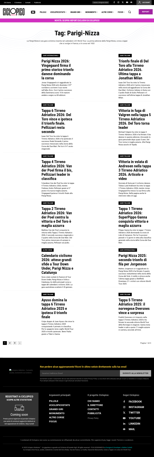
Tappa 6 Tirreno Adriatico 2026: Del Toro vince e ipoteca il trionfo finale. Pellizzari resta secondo (57, 121)
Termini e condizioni (125, 440)
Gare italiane (125, 55)
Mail (132, 429)
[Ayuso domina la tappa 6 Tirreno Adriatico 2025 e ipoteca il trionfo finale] (20, 310)
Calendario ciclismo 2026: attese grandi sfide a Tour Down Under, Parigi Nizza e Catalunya (57, 264)
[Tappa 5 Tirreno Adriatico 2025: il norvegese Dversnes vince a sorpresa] (98, 310)
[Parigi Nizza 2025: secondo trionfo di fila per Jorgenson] (98, 266)
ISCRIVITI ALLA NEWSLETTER (135, 373)
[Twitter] (122, 2)
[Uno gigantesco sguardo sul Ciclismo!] (14, 11)
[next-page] (20, 343)
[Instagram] (118, 2)
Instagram (136, 407)
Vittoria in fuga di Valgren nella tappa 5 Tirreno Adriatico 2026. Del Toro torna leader (135, 119)
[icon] (33, 12)
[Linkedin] (124, 424)
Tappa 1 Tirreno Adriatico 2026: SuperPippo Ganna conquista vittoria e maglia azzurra (133, 217)
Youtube (135, 418)
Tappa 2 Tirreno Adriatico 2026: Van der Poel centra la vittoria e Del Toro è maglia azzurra (57, 217)
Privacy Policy (92, 379)
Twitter (134, 412)
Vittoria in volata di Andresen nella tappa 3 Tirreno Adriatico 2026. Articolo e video (135, 170)
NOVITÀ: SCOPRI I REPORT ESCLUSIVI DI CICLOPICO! (77, 20)
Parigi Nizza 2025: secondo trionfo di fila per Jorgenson (133, 259)
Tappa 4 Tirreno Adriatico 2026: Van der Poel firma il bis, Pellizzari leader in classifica (57, 170)
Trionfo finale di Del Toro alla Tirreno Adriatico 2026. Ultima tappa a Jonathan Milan (134, 69)
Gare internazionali (51, 55)
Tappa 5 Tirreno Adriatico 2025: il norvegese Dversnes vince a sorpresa (134, 306)
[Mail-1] (131, 2)
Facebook (135, 401)
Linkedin (134, 423)
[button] (129, 11)
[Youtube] (127, 2)
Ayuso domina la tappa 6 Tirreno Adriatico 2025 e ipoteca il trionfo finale (54, 308)
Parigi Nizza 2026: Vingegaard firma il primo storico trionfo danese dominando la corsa (58, 69)
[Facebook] (114, 2)
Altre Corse (47, 250)
